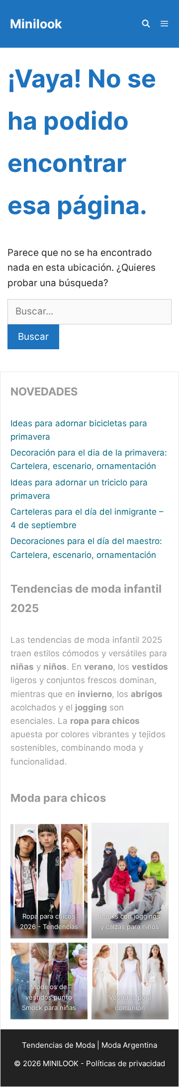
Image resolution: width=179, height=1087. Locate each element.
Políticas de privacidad (125, 1063)
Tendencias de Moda (58, 1045)
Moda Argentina (129, 1045)
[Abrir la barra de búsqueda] (145, 24)
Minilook (36, 23)
